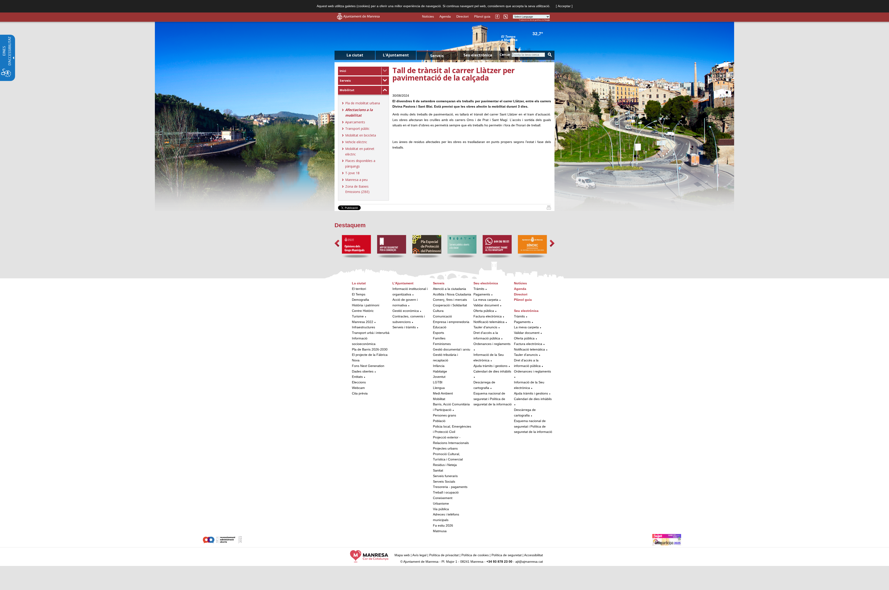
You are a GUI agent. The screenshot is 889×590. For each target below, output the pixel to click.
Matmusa (440, 531)
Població (439, 421)
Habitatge (440, 371)
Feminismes (442, 344)
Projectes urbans (445, 448)
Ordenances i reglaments (491, 344)
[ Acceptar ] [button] (564, 6)
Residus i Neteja (445, 465)
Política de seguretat (506, 555)
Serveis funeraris (445, 476)
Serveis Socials (444, 481)
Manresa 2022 (362, 322)
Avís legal (419, 555)
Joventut (439, 377)
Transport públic (357, 128)
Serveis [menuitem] (437, 55)
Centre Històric (363, 311)
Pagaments (481, 294)
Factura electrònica (487, 316)
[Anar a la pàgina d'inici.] (358, 19)
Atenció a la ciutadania (449, 289)
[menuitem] (363, 71)
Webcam (358, 388)
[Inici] (549, 208)
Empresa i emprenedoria (451, 322)
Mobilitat (347, 90)
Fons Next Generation (368, 366)
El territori (359, 289)
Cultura (438, 311)
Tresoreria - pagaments (450, 487)
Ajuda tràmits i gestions (490, 366)
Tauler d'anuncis (485, 327)
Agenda (445, 16)
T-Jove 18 (352, 173)
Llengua (439, 388)
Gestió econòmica (405, 311)
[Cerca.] (550, 55)
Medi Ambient (443, 393)
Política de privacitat (444, 555)
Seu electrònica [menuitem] (477, 55)
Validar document (486, 305)
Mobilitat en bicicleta (360, 135)
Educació (439, 327)
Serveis (345, 80)
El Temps (358, 294)
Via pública (441, 509)
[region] (525, 38)
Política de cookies (475, 555)
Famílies (439, 338)
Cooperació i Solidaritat (450, 305)
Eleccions (359, 382)
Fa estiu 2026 (443, 525)
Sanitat (438, 470)
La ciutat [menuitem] (355, 55)
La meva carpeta (485, 299)
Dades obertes (363, 371)
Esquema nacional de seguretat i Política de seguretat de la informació (492, 398)
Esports (438, 333)
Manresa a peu (356, 179)
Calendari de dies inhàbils (492, 371)
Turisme (358, 316)
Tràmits (478, 289)
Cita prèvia (360, 393)
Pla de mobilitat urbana (362, 103)
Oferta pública (483, 311)
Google (547, 20)
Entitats (357, 377)
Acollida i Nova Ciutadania (452, 294)
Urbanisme (441, 503)
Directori (462, 16)
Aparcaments (355, 122)
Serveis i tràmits (404, 327)
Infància (438, 366)
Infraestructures (363, 327)
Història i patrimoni (365, 305)
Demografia (360, 299)
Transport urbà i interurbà (370, 333)
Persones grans (444, 415)
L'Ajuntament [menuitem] (396, 55)
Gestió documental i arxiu (451, 349)
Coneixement (442, 498)
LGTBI (437, 382)
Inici (343, 71)
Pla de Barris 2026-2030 (370, 349)
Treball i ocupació (446, 492)
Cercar (505, 54)
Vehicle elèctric (356, 142)
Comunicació (442, 316)
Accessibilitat (533, 555)
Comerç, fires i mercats (450, 299)
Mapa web (402, 555)
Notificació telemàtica (488, 322)
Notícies (428, 16)
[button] (337, 243)
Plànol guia (482, 16)
